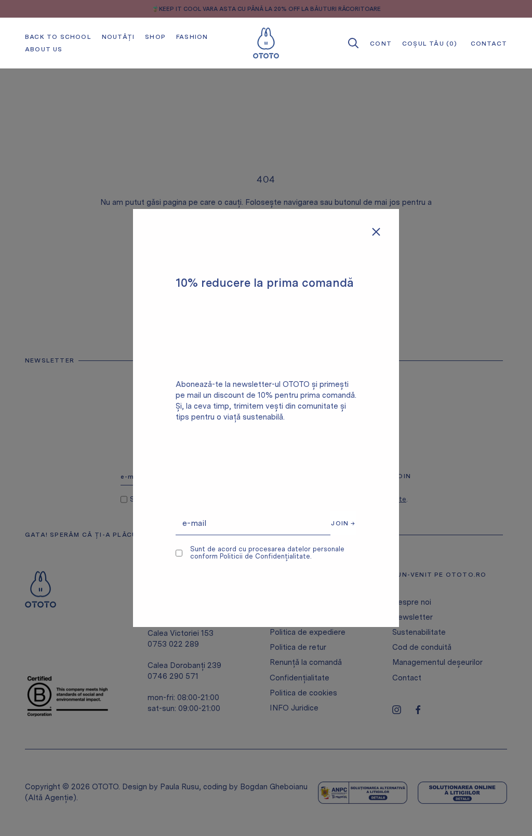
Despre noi (411, 602)
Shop (155, 36)
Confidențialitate (299, 677)
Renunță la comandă (306, 662)
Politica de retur (298, 647)
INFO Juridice (294, 708)
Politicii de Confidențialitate (265, 556)
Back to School (58, 36)
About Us (44, 49)
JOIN (402, 476)
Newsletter (412, 617)
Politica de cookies (303, 693)
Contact (406, 677)
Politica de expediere (307, 632)
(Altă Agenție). (51, 797)
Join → (343, 523)
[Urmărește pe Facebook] (418, 709)
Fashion (192, 36)
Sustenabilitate (419, 632)
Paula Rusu (179, 786)
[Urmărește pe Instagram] (396, 709)
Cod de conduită (421, 647)
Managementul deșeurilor (437, 662)
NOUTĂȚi (118, 36)
